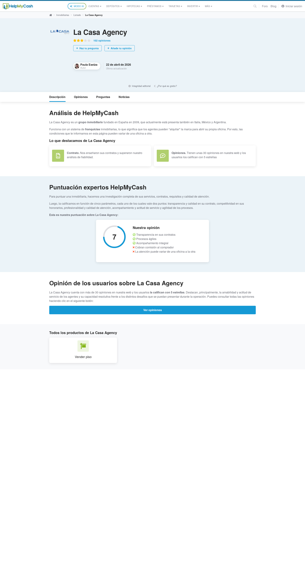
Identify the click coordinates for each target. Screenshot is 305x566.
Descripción (57, 97)
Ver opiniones (152, 310)
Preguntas (103, 97)
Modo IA (79, 6)
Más (207, 6)
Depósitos (113, 6)
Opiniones (81, 97)
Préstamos (154, 6)
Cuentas (93, 6)
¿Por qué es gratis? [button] (166, 86)
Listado (77, 15)
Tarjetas (174, 6)
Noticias (124, 97)
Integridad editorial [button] (140, 86)
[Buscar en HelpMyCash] (255, 6)
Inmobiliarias (62, 15)
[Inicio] (18, 6)
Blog (273, 6)
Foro (265, 6)
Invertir (192, 6)
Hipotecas (133, 6)
